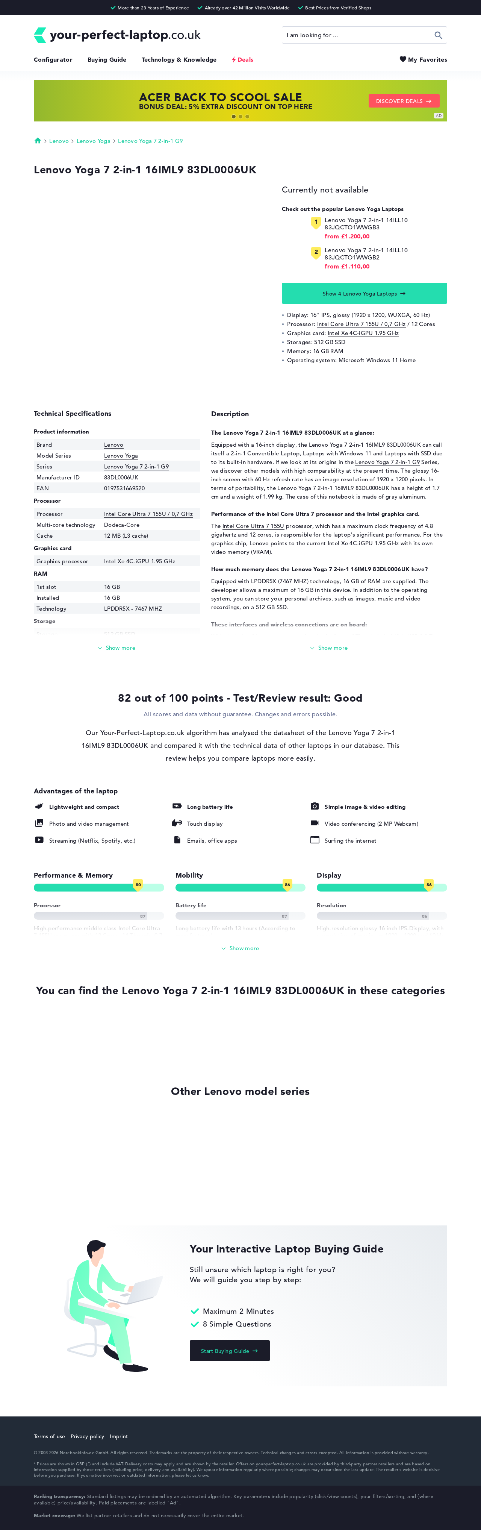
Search (439, 35)
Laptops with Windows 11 (337, 453)
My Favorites (427, 59)
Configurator (53, 59)
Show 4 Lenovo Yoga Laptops (360, 293)
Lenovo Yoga (93, 140)
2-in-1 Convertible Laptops (70, 1051)
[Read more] (117, 648)
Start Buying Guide (225, 1351)
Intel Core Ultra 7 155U (253, 525)
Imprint (119, 1436)
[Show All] (240, 948)
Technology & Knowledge (179, 59)
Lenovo (59, 140)
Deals (245, 59)
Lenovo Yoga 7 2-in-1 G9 (150, 140)
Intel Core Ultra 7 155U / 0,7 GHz (361, 324)
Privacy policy (87, 1436)
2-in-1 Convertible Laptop (265, 453)
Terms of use (49, 1436)
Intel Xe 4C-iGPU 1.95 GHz (363, 333)
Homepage (38, 140)
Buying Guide (107, 59)
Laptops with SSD (407, 453)
